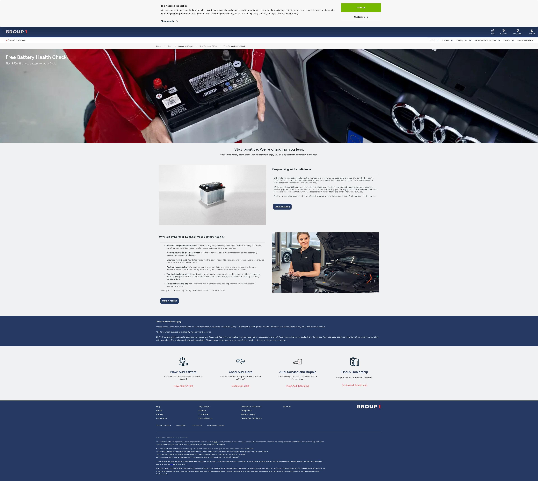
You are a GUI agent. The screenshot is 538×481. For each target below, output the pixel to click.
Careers (159, 414)
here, (215, 442)
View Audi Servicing (297, 385)
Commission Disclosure (216, 425)
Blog (158, 406)
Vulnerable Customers (251, 406)
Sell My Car (461, 40)
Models (445, 40)
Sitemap (287, 406)
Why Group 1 (204, 406)
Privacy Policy (181, 425)
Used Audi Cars (240, 385)
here (171, 464)
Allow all (361, 7)
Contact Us (161, 418)
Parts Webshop (206, 418)
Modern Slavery (248, 414)
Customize (359, 17)
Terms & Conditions (163, 425)
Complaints (246, 410)
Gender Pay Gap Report (251, 418)
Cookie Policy (197, 425)
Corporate (203, 414)
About (159, 410)
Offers (507, 40)
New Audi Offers (183, 385)
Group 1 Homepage (16, 40)
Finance (202, 410)
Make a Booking (282, 206)
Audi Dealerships (525, 40)
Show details (167, 21)
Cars (432, 40)
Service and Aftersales (485, 40)
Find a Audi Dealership (354, 385)
